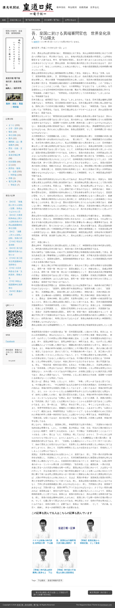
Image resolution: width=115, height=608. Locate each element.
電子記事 (12, 181)
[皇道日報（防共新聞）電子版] (57, 8)
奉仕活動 (12, 135)
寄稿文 (14, 185)
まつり (11, 125)
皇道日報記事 (36, 29)
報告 (10, 132)
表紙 (4, 20)
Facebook (10, 341)
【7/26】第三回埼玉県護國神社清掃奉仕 (15, 261)
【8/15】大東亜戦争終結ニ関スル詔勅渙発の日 (15, 218)
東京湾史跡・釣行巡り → (100, 592)
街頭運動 (12, 162)
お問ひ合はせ (70, 20)
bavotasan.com (106, 605)
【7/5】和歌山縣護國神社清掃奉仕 (15, 284)
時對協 (14, 175)
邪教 (10, 178)
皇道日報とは (15, 20)
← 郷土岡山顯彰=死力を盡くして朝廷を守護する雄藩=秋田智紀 (50, 593)
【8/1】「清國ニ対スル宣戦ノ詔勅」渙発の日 (15, 234)
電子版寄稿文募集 (32, 20)
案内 (10, 138)
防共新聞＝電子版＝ (52, 20)
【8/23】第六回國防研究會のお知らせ (15, 251)
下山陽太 (41, 580)
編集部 (36, 42)
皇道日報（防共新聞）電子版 (28, 605)
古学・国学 (13, 128)
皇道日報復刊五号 (55, 580)
